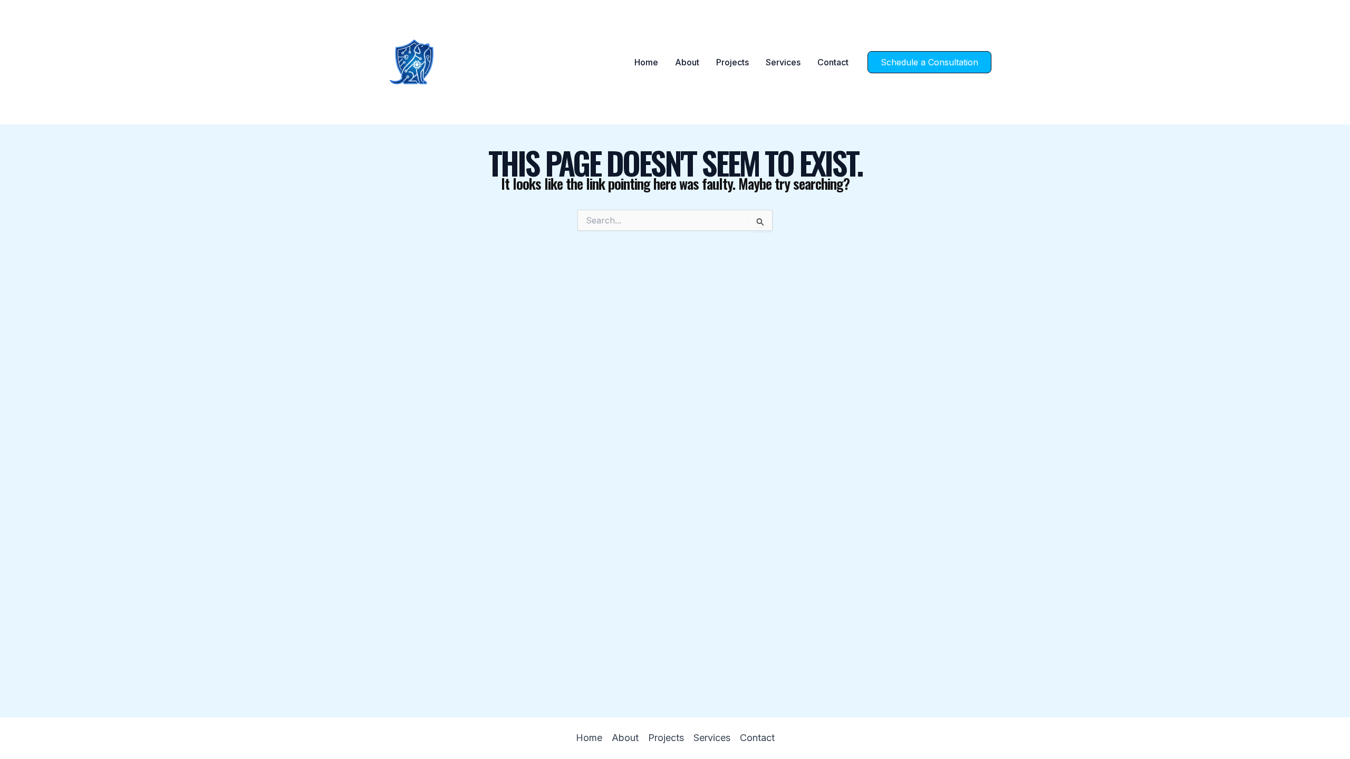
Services (783, 62)
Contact (832, 62)
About (687, 62)
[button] (929, 62)
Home (646, 62)
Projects (732, 62)
